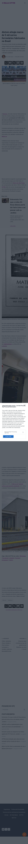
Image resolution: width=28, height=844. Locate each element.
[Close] (25, 405)
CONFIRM (8, 436)
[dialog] (14, 422)
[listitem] (14, 432)
